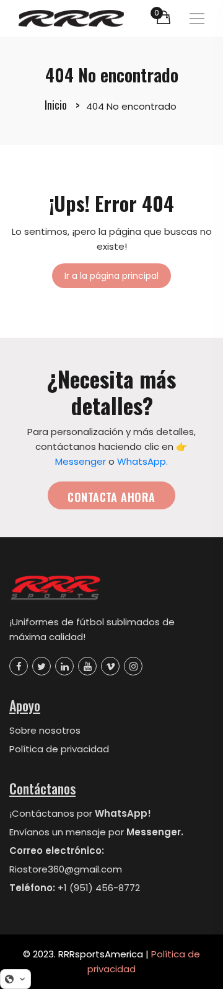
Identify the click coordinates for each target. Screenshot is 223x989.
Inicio (56, 104)
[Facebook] (18, 666)
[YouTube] (87, 666)
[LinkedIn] (64, 666)
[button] (15, 979)
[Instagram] (133, 666)
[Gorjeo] (41, 666)
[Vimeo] (110, 666)
